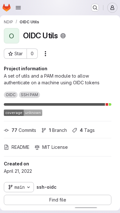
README (20, 147)
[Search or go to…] (95, 7)
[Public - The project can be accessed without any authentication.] (63, 35)
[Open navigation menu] (18, 8)
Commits (24, 130)
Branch (58, 130)
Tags (87, 130)
